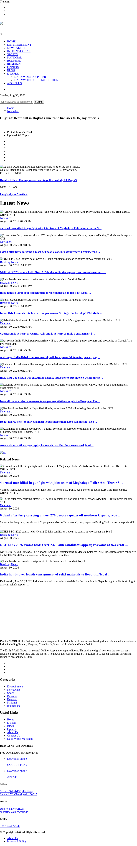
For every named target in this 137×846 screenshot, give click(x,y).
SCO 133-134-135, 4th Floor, (16, 791)
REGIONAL (14, 63)
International (14, 705)
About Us (12, 732)
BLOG (11, 70)
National (12, 702)
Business (12, 696)
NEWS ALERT (16, 47)
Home (10, 107)
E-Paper (11, 722)
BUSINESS (14, 60)
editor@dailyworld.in (12, 808)
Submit (38, 101)
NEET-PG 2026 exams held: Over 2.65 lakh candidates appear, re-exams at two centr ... (53, 272)
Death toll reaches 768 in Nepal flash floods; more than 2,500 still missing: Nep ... (48, 421)
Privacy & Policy (16, 841)
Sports (10, 692)
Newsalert (13, 111)
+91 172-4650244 (10, 826)
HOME (11, 41)
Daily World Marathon (20, 738)
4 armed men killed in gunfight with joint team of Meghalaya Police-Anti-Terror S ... (51, 228)
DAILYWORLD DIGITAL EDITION (36, 79)
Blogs (10, 725)
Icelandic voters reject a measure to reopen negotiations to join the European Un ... (50, 401)
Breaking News (9, 262)
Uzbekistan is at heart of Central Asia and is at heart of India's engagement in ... (48, 333)
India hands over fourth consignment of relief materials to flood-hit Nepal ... (45, 292)
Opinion (11, 729)
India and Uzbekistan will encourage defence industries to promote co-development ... (51, 377)
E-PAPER (13, 73)
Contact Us (13, 735)
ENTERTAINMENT (19, 44)
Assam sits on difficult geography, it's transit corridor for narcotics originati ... (46, 445)
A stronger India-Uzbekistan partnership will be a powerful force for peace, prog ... (50, 357)
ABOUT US (14, 83)
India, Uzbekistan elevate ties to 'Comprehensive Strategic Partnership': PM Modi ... (51, 313)
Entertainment (15, 686)
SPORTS (12, 54)
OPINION (13, 67)
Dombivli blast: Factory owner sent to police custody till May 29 (38, 180)
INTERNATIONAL (19, 51)
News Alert (13, 689)
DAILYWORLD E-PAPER (30, 76)
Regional (12, 699)
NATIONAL (14, 57)
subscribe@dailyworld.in (14, 811)
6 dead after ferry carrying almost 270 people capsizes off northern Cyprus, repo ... (50, 251)
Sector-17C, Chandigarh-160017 (18, 794)
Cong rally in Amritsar (13, 194)
